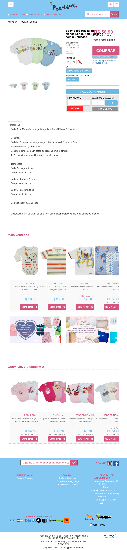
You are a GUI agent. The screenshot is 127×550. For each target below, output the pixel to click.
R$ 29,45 (106, 35)
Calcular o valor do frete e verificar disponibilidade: (78, 101)
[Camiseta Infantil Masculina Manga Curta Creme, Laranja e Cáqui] (57, 260)
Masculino (72, 79)
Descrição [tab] (15, 124)
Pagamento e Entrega (68, 484)
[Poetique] (63, 5)
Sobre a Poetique (25, 478)
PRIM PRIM (30, 415)
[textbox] (97, 14)
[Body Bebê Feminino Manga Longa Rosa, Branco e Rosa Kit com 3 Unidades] (29, 392)
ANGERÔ (85, 283)
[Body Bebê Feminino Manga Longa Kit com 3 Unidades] (85, 392)
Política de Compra (67, 478)
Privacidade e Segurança (68, 481)
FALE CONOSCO (53, 14)
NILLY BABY (30, 283)
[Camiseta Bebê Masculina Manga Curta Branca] (85, 260)
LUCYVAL (58, 283)
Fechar (75, 108)
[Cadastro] (110, 4)
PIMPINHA (58, 415)
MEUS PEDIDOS (35, 14)
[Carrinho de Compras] (116, 4)
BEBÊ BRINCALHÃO (86, 415)
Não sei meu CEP (105, 108)
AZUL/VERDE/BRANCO (79, 70)
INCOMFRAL (113, 283)
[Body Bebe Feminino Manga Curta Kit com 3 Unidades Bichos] (57, 392)
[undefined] (36, 54)
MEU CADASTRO (17, 14)
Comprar (105, 50)
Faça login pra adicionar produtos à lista (104, 61)
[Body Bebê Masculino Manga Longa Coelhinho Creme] (29, 260)
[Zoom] (13, 86)
